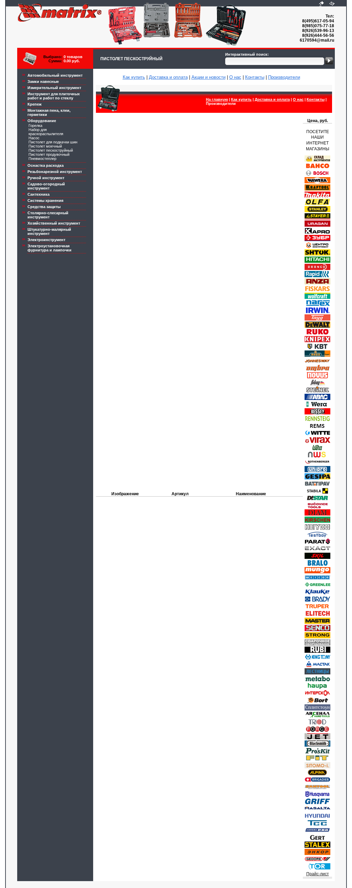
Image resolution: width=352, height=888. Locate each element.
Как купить (134, 77)
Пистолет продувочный (49, 154)
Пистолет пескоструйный (51, 150)
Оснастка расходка (46, 165)
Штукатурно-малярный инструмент (49, 231)
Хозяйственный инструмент (54, 223)
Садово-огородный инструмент (46, 186)
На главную (217, 99)
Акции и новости (208, 77)
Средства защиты (44, 207)
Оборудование (42, 121)
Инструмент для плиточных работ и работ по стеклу (54, 96)
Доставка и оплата (168, 77)
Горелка (35, 125)
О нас (235, 77)
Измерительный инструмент (54, 88)
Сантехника (39, 194)
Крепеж (35, 104)
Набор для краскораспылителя (46, 132)
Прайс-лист (317, 873)
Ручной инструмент (46, 178)
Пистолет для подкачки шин (53, 142)
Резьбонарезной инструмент (55, 172)
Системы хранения (45, 200)
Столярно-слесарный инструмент (48, 215)
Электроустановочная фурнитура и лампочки (50, 248)
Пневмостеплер (42, 158)
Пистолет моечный (45, 146)
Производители (284, 77)
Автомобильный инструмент (55, 75)
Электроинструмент (46, 240)
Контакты (254, 77)
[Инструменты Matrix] (321, 4)
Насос (34, 138)
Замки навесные (43, 81)
